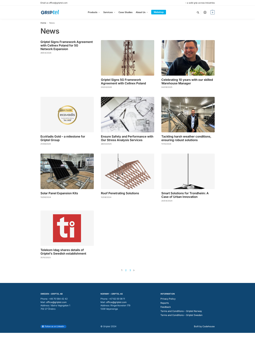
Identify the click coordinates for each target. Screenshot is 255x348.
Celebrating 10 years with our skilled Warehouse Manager (187, 81)
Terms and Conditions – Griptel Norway (181, 311)
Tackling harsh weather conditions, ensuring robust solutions (186, 138)
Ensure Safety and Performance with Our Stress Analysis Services (127, 138)
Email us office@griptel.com (53, 2)
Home (43, 23)
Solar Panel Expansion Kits (59, 193)
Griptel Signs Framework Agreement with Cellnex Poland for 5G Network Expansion (66, 45)
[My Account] (205, 12)
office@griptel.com (56, 302)
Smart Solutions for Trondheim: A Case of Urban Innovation (185, 195)
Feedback (165, 307)
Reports (164, 303)
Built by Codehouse (204, 326)
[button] (212, 12)
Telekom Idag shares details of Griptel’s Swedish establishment (63, 251)
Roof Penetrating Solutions (120, 193)
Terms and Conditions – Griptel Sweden (181, 315)
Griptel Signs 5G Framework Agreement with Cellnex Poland (123, 81)
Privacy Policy (168, 298)
